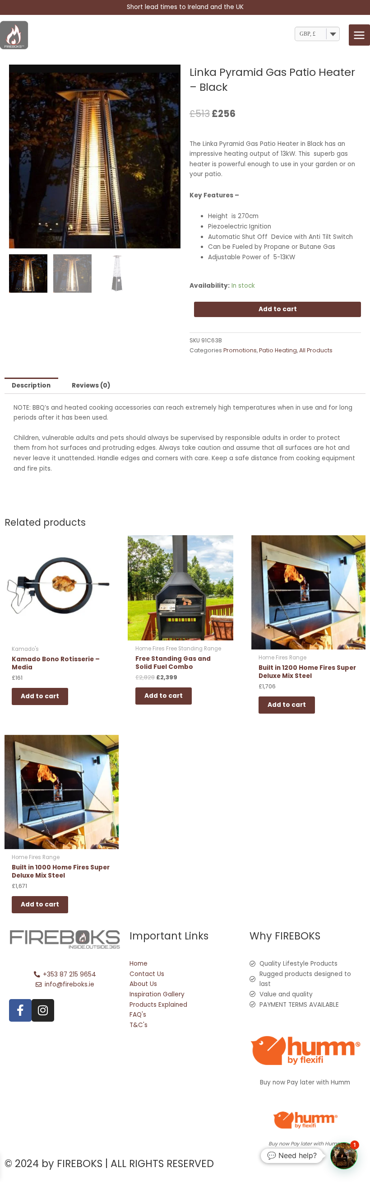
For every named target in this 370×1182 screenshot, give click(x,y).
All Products (316, 350)
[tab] (31, 386)
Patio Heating (278, 350)
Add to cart (278, 309)
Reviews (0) (91, 385)
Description (31, 385)
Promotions (240, 350)
